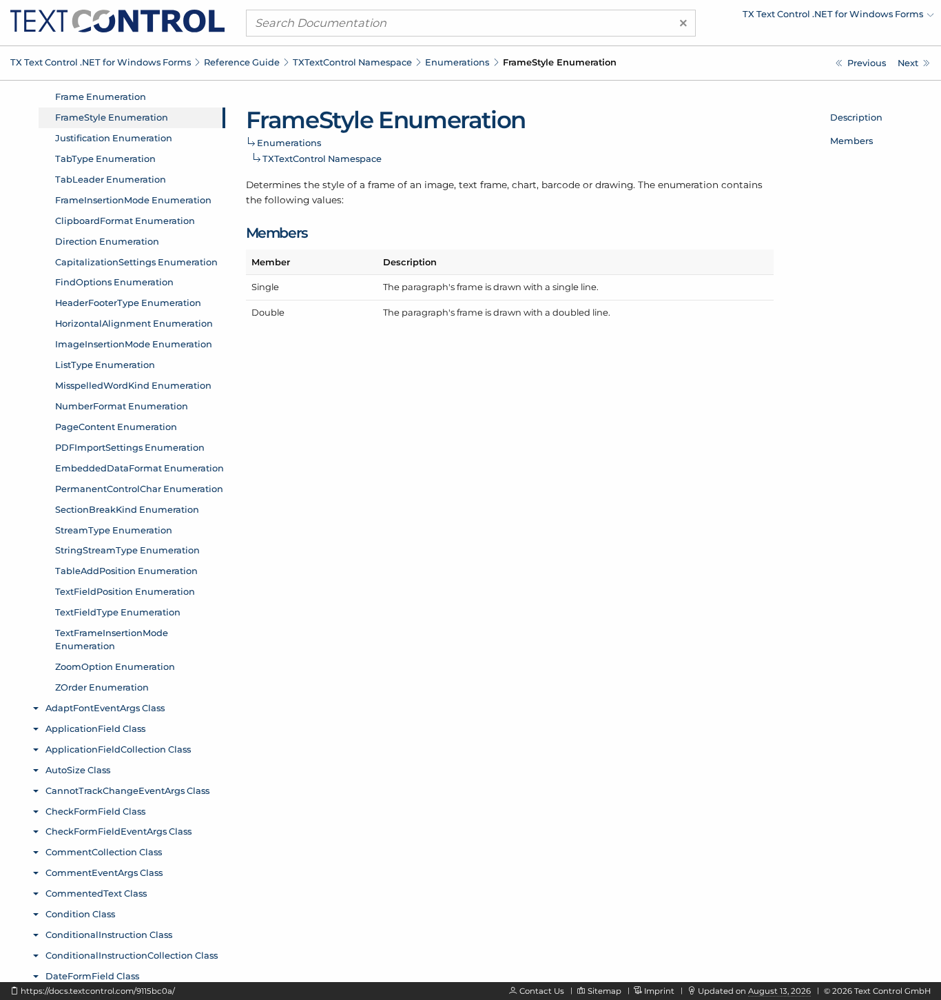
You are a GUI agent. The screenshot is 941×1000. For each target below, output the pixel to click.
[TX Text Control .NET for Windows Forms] (117, 19)
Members (851, 140)
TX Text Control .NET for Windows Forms (100, 62)
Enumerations (457, 62)
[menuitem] (813, 17)
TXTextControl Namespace (352, 62)
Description (856, 117)
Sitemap (604, 991)
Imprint (659, 991)
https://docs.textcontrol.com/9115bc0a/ (98, 991)
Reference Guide (242, 62)
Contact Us (541, 991)
